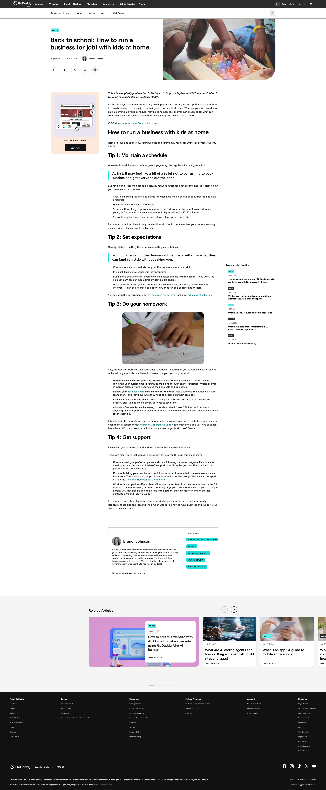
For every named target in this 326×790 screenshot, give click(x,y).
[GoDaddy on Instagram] (292, 767)
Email (67, 4)
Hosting (301, 727)
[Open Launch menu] (108, 13)
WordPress (302, 722)
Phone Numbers (304, 751)
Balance (192, 546)
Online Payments (304, 746)
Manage (231, 319)
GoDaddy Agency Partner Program (197, 704)
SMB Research (119, 13)
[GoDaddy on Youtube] (314, 767)
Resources (65, 713)
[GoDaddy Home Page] (20, 767)
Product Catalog (135, 737)
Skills (55, 30)
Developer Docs (135, 704)
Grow (79, 13)
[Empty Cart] (310, 4)
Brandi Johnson (96, 59)
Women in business (197, 567)
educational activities (200, 295)
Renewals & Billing (253, 708)
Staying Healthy (195, 560)
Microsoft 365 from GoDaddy (156, 424)
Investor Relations (16, 722)
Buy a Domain (303, 704)
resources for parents (163, 295)
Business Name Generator (138, 718)
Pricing (142, 4)
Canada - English (42, 767)
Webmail (132, 722)
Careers (13, 708)
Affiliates (188, 713)
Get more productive (198, 553)
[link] (64, 70)
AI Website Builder (305, 713)
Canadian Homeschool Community (145, 479)
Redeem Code (134, 732)
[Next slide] (234, 609)
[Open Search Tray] (277, 4)
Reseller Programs (192, 708)
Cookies (313, 779)
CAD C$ (60, 767)
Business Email (303, 718)
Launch (102, 13)
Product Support (67, 704)
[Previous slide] (224, 609)
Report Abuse (66, 708)
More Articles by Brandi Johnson (126, 573)
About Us (13, 704)
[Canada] (22, 3)
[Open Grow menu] (84, 13)
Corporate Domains (136, 713)
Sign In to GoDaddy (254, 704)
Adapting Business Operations (202, 539)
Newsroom (13, 732)
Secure (92, 13)
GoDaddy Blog (15, 718)
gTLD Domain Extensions (307, 708)
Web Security (303, 732)
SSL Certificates (127, 4)
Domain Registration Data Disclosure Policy (76, 718)
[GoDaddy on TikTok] (299, 767)
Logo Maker (302, 737)
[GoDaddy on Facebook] (284, 767)
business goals (135, 391)
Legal (12, 727)
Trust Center (14, 737)
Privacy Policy (301, 779)
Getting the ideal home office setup (138, 123)
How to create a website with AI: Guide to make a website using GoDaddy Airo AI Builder (170, 643)
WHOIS (132, 727)
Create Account (253, 713)
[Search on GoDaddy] (272, 13)
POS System (302, 741)
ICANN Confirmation (136, 708)
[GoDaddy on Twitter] (306, 767)
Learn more (153, 658)
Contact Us (14, 713)
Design (230, 288)
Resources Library (60, 13)
